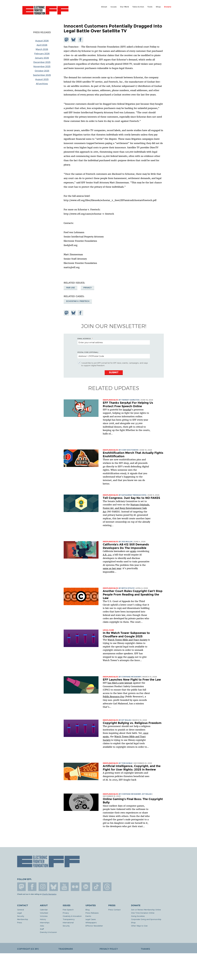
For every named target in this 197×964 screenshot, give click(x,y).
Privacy (87, 287)
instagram (43, 886)
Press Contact (114, 910)
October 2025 (42, 71)
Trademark (65, 949)
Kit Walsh (126, 720)
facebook (32, 886)
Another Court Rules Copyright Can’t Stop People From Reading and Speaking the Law (132, 594)
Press (19, 922)
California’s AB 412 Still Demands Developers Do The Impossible (126, 546)
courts (130, 657)
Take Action (138, 7)
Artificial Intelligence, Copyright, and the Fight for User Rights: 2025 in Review (132, 767)
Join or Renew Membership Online (146, 910)
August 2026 (42, 40)
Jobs (42, 926)
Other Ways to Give (139, 926)
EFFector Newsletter (94, 926)
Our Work (124, 7)
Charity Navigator (49, 894)
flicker (75, 886)
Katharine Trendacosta (133, 495)
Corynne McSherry (131, 677)
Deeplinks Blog (110, 400)
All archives (42, 83)
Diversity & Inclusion (48, 932)
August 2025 (42, 79)
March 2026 (42, 49)
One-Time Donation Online (142, 913)
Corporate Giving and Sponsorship (146, 919)
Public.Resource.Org (113, 696)
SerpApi (127, 409)
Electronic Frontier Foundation (45, 12)
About (104, 7)
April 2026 (42, 45)
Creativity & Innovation (72, 916)
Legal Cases (91, 919)
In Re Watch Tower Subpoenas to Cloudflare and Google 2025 (126, 634)
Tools (150, 7)
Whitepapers (91, 922)
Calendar (44, 910)
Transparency (69, 919)
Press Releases (42, 32)
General (20, 910)
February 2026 (42, 53)
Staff (42, 929)
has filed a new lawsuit (119, 682)
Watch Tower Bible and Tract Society (127, 639)
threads (107, 886)
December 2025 (41, 62)
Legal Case (108, 630)
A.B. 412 (107, 554)
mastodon (21, 886)
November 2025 (41, 66)
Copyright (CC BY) (28, 949)
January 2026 (42, 58)
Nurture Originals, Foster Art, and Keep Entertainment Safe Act (126, 508)
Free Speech (68, 910)
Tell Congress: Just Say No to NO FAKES (131, 498)
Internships (44, 922)
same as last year (112, 568)
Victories (44, 916)
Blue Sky (53, 886)
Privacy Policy (109, 949)
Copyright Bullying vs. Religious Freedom (132, 723)
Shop (158, 7)
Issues (114, 7)
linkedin (85, 886)
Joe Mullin (126, 542)
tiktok (96, 886)
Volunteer (44, 913)
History (43, 919)
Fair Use (70, 287)
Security (20, 916)
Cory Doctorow (129, 450)
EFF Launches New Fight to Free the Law (132, 679)
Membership (22, 919)
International (68, 922)
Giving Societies (138, 916)
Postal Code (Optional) (87, 352)
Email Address (84, 338)
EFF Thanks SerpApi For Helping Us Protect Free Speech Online (128, 404)
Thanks (145, 949)
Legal (19, 913)
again (133, 551)
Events (88, 916)
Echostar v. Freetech (77, 301)
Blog (88, 910)
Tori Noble (126, 763)
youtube (64, 886)
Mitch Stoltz (127, 588)
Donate (167, 7)
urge (120, 657)
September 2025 (42, 75)
